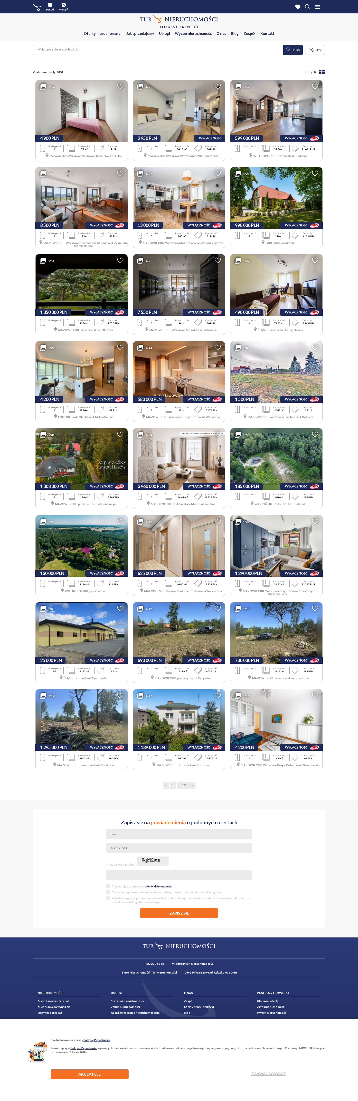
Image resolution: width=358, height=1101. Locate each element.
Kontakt (267, 33)
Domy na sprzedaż (50, 1012)
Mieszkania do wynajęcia (54, 1007)
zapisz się (179, 913)
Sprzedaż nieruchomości (127, 1001)
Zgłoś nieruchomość (270, 1007)
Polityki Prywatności (159, 886)
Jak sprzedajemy (140, 33)
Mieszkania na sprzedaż (53, 1001)
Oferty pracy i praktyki (199, 1007)
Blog (235, 33)
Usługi (164, 33)
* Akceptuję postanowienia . (142, 886)
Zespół (249, 33)
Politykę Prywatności (97, 1040)
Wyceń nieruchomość (193, 33)
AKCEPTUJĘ (89, 1074)
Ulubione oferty (268, 1001)
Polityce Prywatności (84, 1048)
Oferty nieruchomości (103, 33)
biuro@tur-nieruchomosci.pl (195, 963)
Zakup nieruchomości (125, 1007)
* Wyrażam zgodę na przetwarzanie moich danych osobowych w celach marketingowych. (168, 892)
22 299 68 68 (155, 963)
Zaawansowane (268, 1073)
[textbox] (158, 50)
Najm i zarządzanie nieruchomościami (135, 1012)
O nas (221, 33)
